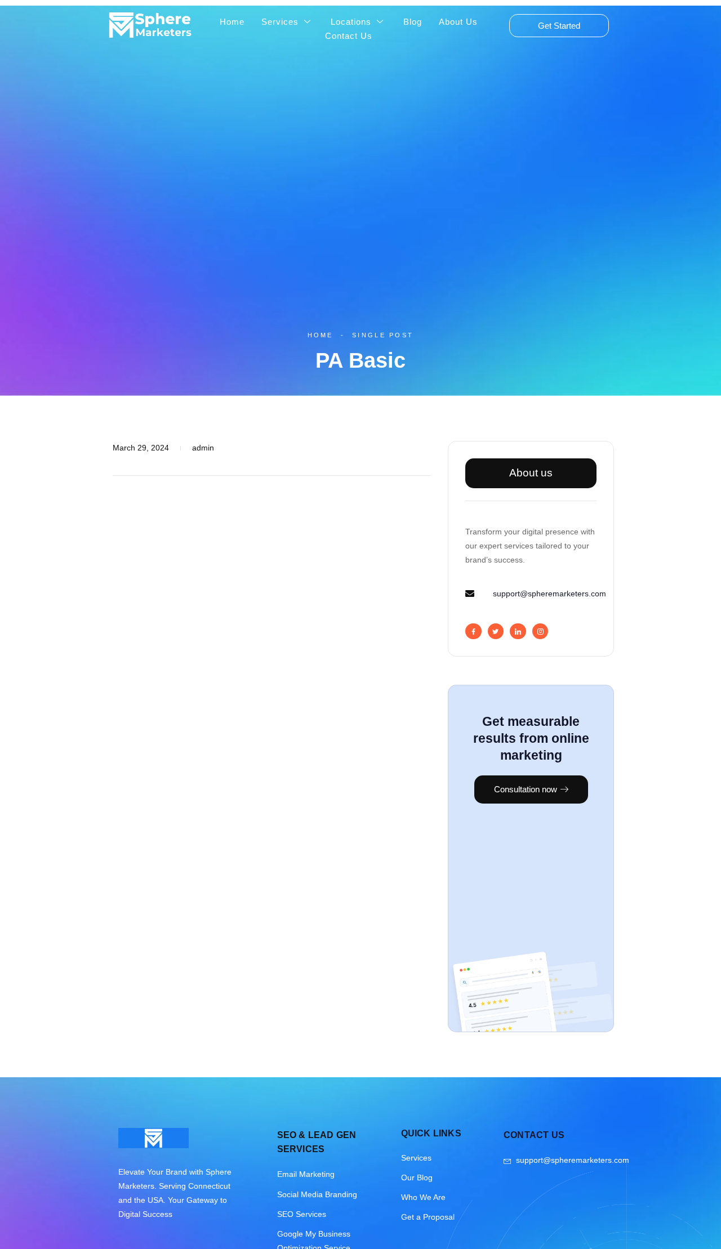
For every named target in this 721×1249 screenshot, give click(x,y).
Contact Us (348, 36)
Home (232, 21)
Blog (412, 21)
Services (280, 21)
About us (531, 473)
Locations (351, 21)
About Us (458, 21)
